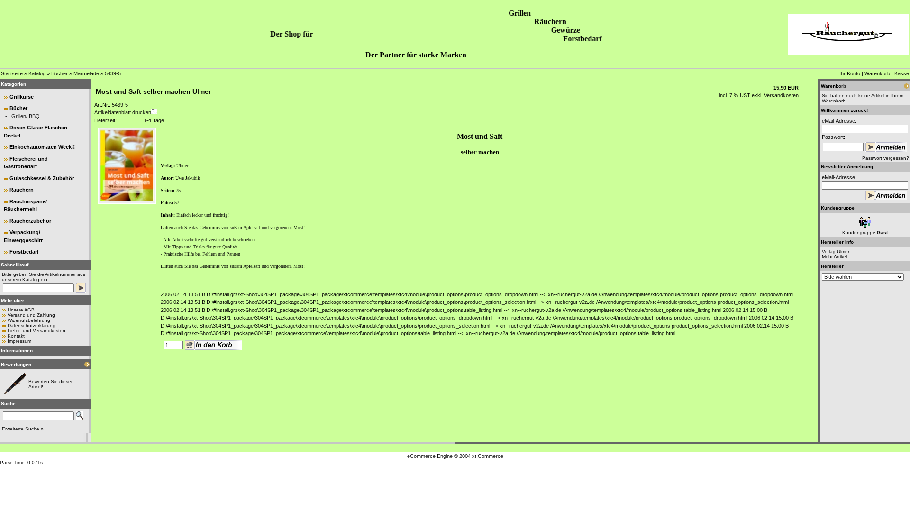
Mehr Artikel (834, 256)
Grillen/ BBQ (25, 116)
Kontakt (16, 335)
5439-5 (113, 73)
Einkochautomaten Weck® (42, 147)
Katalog (37, 73)
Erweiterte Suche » (23, 428)
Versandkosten (781, 95)
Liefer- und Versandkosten (36, 330)
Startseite (12, 73)
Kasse (901, 73)
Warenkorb (877, 73)
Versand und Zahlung (31, 315)
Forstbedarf (24, 252)
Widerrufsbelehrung (29, 320)
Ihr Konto (849, 73)
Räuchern (21, 189)
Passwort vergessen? (885, 158)
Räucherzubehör (30, 221)
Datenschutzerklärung (31, 325)
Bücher (59, 73)
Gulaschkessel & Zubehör (41, 178)
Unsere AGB (21, 309)
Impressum (19, 341)
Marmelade (86, 73)
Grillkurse (21, 97)
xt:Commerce (487, 456)
